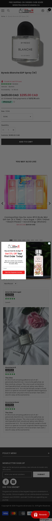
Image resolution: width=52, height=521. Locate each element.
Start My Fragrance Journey (13, 272)
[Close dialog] (49, 243)
